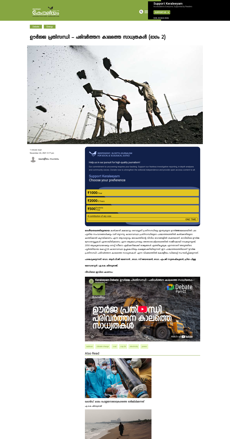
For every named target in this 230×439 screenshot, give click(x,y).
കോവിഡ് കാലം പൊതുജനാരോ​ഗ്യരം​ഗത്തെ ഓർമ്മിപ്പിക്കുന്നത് (114, 402)
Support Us (160, 12)
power (144, 346)
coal (114, 346)
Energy (49, 26)
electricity (134, 346)
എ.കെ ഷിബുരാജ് (93, 406)
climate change (103, 346)
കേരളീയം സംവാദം (46, 159)
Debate (35, 26)
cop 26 (123, 346)
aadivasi (89, 346)
